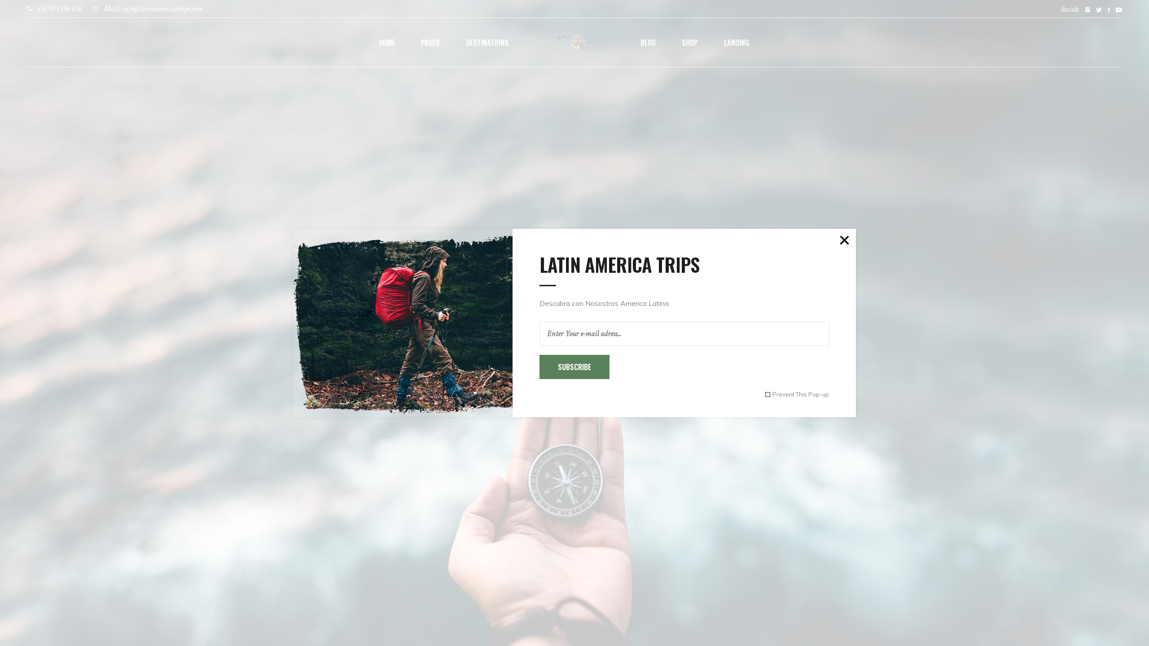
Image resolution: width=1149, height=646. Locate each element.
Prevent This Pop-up (800, 394)
